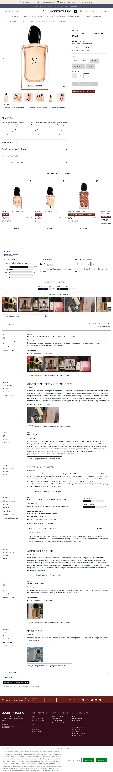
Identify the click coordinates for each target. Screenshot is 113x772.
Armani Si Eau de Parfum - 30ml (13, 212)
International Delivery (38, 727)
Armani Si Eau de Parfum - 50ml (46, 212)
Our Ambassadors (77, 718)
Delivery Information (38, 725)
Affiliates (74, 725)
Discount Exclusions (38, 720)
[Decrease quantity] (74, 75)
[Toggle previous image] (3, 57)
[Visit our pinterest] (100, 700)
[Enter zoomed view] (64, 87)
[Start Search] (44, 11)
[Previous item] (3, 205)
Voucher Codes (76, 723)
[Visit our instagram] (92, 700)
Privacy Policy (56, 718)
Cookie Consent (6, 724)
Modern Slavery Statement (60, 723)
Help (33, 716)
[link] (94, 11)
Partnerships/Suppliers (78, 727)
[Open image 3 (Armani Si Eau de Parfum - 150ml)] (28, 97)
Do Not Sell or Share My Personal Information (12, 727)
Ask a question (87, 43)
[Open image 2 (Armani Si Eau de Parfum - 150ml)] (17, 97)
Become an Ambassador (79, 733)
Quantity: (75, 71)
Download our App (37, 718)
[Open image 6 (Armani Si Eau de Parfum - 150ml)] (61, 97)
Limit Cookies (88, 760)
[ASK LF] (75, 11)
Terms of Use (55, 770)
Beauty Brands (12, 21)
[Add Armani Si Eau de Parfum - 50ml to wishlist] (63, 181)
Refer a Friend (76, 729)
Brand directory (76, 720)
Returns (34, 723)
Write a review (76, 43)
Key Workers (75, 731)
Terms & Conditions (57, 716)
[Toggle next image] (66, 57)
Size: (73, 57)
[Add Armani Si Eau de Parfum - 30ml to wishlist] (30, 181)
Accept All (101, 760)
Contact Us (35, 729)
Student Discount (77, 735)
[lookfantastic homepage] (60, 11)
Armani (75, 30)
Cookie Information (57, 720)
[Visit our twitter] (87, 700)
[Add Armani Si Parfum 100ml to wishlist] (97, 181)
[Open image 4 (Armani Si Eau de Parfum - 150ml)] (39, 97)
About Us (74, 716)
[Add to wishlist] (103, 84)
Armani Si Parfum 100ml (76, 212)
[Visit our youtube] (96, 700)
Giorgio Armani (23, 21)
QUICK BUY (17, 229)
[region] (56, 760)
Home (4, 21)
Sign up (49, 699)
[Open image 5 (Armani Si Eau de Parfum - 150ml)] (50, 97)
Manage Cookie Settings (74, 760)
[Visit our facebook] (83, 700)
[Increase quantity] (86, 75)
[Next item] (109, 205)
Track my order (36, 731)
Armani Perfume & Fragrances (39, 21)
